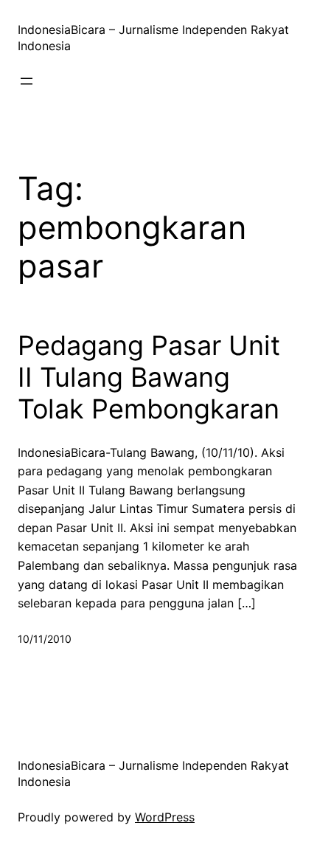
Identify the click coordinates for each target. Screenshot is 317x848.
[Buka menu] (26, 81)
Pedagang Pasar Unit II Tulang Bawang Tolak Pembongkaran (149, 377)
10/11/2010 (45, 638)
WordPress (165, 817)
